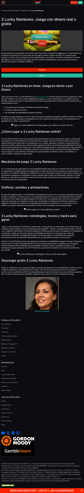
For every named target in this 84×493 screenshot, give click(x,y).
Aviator (3, 401)
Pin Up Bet (5, 328)
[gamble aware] (17, 451)
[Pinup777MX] (18, 433)
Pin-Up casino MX (42, 97)
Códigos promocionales (9, 336)
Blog (2, 370)
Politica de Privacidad (8, 378)
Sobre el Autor (6, 390)
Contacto (4, 386)
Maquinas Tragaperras (9, 344)
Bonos (42, 75)
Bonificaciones (6, 340)
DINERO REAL (42, 37)
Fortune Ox (5, 417)
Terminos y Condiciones (9, 382)
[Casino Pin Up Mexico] (8, 433)
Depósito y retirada (7, 348)
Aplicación (4, 332)
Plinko (3, 425)
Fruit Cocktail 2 (6, 421)
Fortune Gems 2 (7, 413)
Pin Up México (6, 324)
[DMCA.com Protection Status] (7, 485)
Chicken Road (6, 405)
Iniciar (80, 2)
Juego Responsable (8, 374)
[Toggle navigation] (3, 3)
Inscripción (74, 2)
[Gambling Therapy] (17, 441)
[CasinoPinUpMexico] (3, 433)
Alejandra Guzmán (42, 311)
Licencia (4, 366)
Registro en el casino (8, 352)
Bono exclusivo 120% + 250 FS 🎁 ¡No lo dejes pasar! (42, 490)
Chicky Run (5, 409)
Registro (42, 70)
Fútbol (3, 356)
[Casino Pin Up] (38, 2)
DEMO (42, 43)
